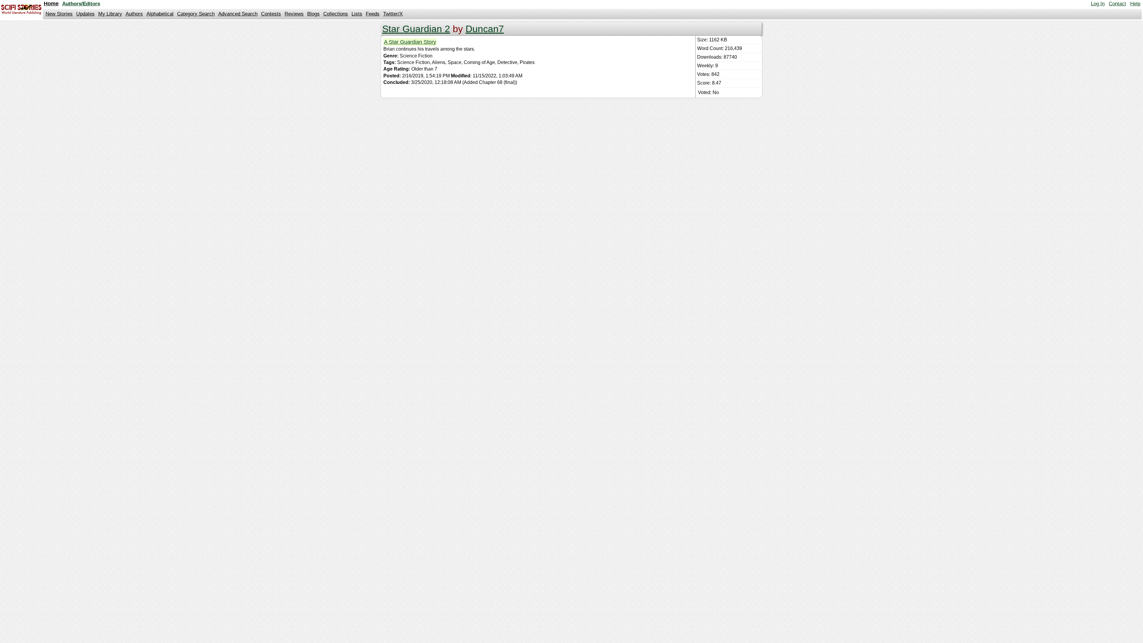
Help (1135, 4)
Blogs (313, 14)
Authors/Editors (81, 4)
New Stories (59, 14)
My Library (110, 14)
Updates (85, 14)
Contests (271, 14)
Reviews (294, 14)
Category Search (196, 14)
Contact (1117, 4)
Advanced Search (237, 14)
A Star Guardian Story (410, 42)
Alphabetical (160, 14)
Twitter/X (393, 14)
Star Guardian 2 (416, 29)
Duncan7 (485, 29)
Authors (134, 14)
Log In (1098, 4)
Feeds (373, 14)
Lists (357, 14)
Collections (335, 14)
